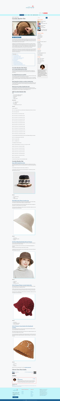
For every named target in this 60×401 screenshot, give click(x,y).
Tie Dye (22, 393)
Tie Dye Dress (39, 43)
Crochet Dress (39, 50)
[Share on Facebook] (14, 37)
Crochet (23, 391)
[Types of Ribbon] (39, 28)
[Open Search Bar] (39, 15)
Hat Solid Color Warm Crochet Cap (20, 200)
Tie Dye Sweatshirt (39, 37)
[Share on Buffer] (16, 37)
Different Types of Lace (44, 23)
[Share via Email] (17, 37)
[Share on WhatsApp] (20, 37)
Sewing (22, 392)
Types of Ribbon (43, 27)
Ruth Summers (20, 379)
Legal (31, 393)
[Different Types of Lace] (39, 24)
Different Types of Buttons (40, 58)
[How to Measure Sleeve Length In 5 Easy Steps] (39, 30)
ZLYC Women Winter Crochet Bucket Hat (22, 285)
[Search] (47, 18)
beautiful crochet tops (28, 367)
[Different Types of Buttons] (39, 22)
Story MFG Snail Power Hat (18, 162)
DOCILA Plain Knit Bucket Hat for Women (22, 241)
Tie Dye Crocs (39, 47)
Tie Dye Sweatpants (39, 55)
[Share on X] (12, 37)
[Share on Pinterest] (19, 37)
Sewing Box (38, 38)
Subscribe (15, 397)
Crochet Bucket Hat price (18, 386)
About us (32, 391)
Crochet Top (38, 51)
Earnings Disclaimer (44, 395)
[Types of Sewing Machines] (39, 26)
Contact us (32, 392)
